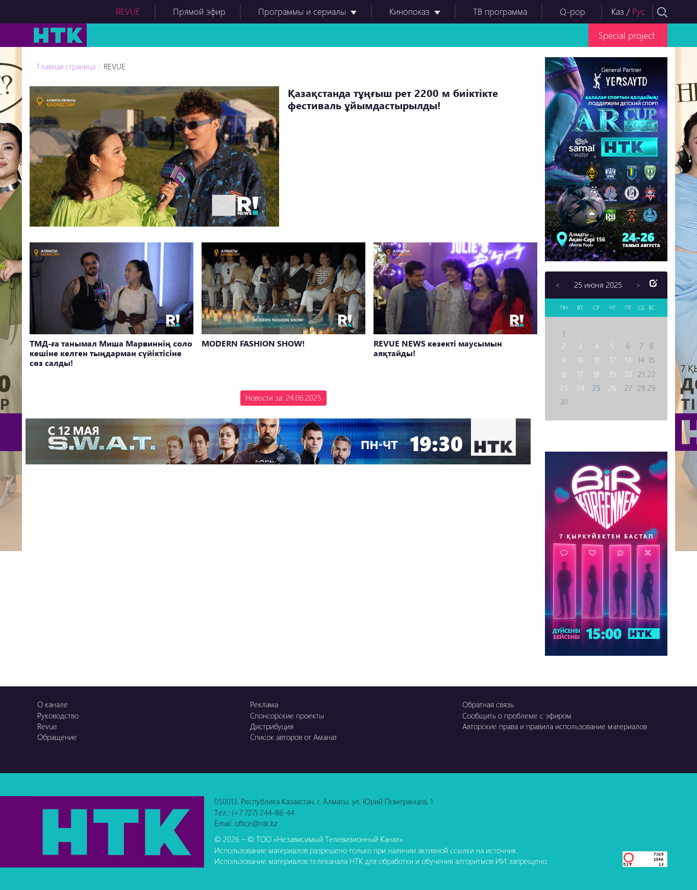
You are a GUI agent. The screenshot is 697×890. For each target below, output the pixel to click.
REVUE (128, 11)
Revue (47, 726)
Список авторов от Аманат (293, 737)
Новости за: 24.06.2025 (283, 397)
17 (580, 374)
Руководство (58, 715)
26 (612, 388)
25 (596, 388)
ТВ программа (500, 11)
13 (628, 360)
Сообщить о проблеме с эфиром (516, 715)
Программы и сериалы (302, 11)
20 (628, 374)
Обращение (57, 737)
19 (612, 374)
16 (563, 374)
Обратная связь (488, 704)
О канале (52, 704)
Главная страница (66, 66)
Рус (638, 11)
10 (580, 360)
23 (564, 388)
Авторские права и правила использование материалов (554, 726)
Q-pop (572, 11)
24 (580, 388)
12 (612, 360)
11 (596, 360)
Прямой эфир (199, 11)
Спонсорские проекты (287, 715)
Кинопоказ (409, 11)
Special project (627, 35)
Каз (617, 11)
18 (596, 374)
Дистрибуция (271, 726)
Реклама (264, 704)
